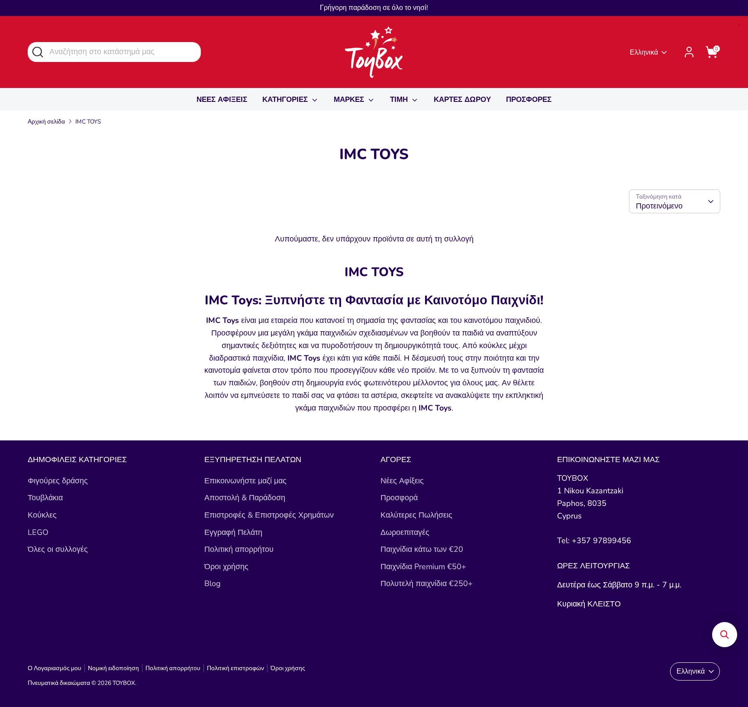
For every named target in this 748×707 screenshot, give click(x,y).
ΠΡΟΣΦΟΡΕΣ (528, 99)
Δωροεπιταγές (404, 532)
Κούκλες (42, 515)
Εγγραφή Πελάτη (233, 532)
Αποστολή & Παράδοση (244, 497)
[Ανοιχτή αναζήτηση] (37, 51)
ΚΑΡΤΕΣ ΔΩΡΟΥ (462, 99)
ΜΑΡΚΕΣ (350, 99)
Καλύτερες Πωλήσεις (416, 515)
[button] (724, 634)
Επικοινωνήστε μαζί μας (245, 481)
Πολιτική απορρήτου (239, 549)
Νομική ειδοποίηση (113, 668)
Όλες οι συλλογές (58, 549)
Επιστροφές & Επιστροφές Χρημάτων (269, 515)
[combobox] (114, 52)
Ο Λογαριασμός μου (54, 668)
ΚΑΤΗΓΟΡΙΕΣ (286, 99)
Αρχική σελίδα (46, 121)
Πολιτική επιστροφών (235, 668)
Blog (212, 583)
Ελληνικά (644, 52)
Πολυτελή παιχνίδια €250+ (426, 583)
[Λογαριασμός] (689, 52)
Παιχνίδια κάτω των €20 (421, 549)
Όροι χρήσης (226, 566)
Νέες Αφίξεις (402, 481)
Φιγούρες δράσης (58, 481)
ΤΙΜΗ (400, 99)
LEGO (38, 532)
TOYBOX (124, 683)
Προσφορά (399, 497)
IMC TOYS (88, 121)
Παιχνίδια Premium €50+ (423, 566)
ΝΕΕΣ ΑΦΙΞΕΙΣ (222, 99)
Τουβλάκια (45, 497)
